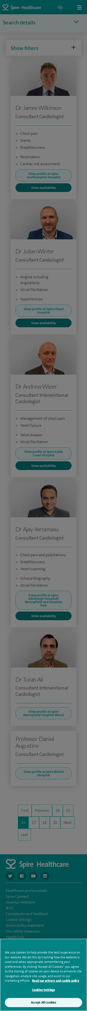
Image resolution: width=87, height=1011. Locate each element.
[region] (43, 975)
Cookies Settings (43, 990)
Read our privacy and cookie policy (55, 981)
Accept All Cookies (43, 1002)
